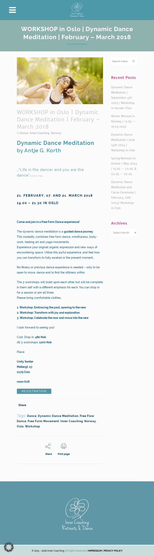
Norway (56, 133)
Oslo (20, 426)
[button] (9, 547)
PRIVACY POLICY (113, 550)
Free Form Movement (43, 421)
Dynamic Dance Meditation (58, 416)
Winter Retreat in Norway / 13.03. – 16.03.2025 (123, 121)
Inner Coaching (40, 133)
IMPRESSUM (95, 550)
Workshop (32, 426)
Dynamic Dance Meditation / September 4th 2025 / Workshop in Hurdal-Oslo (123, 97)
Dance (24, 133)
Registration (34, 391)
